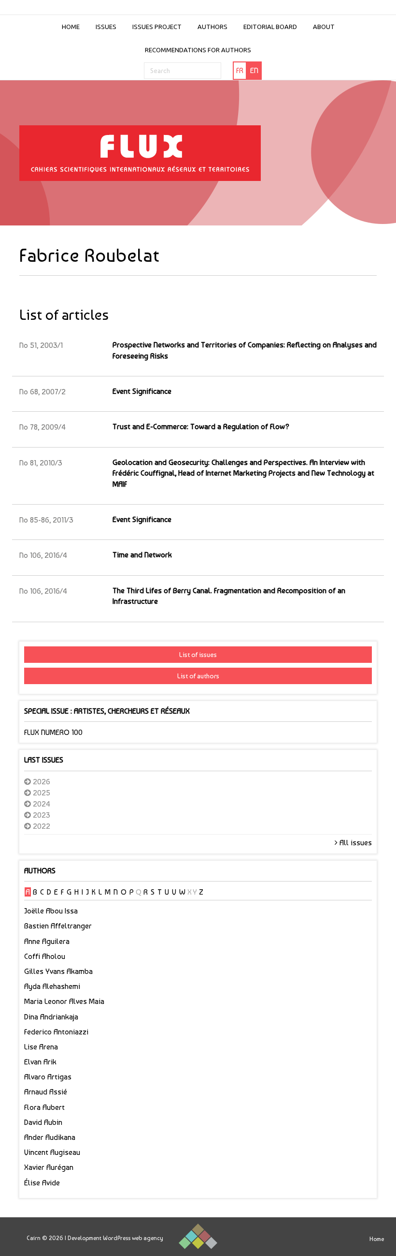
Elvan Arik (40, 1061)
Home (71, 26)
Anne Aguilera (47, 941)
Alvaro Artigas (47, 1076)
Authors (212, 26)
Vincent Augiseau (52, 1152)
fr (239, 70)
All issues (355, 842)
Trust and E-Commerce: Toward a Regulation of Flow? (201, 426)
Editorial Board (270, 26)
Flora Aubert (44, 1107)
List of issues (198, 654)
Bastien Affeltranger (58, 925)
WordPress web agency (133, 1238)
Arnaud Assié (45, 1091)
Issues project (157, 26)
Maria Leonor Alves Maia (64, 1001)
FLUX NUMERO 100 (53, 732)
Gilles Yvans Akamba (58, 971)
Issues (106, 26)
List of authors (198, 676)
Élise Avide (42, 1182)
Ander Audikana (49, 1137)
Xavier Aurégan (48, 1167)
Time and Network (142, 554)
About (324, 26)
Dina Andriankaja (51, 1016)
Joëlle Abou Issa (51, 910)
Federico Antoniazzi (56, 1031)
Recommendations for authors (198, 49)
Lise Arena (41, 1046)
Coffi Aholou (44, 956)
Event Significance (142, 391)
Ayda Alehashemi (52, 986)
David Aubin (43, 1122)
